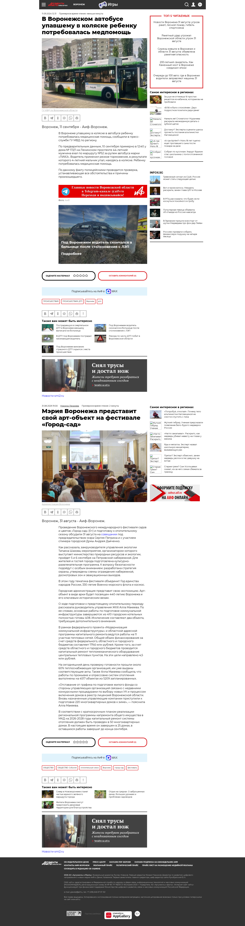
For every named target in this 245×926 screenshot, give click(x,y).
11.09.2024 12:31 (49, 13)
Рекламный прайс (102, 865)
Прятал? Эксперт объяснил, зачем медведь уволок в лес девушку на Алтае (182, 458)
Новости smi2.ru (53, 395)
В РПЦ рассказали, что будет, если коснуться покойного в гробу (181, 200)
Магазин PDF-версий (120, 862)
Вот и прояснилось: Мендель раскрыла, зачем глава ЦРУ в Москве (182, 189)
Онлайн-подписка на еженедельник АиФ (156, 862)
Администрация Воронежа (56, 504)
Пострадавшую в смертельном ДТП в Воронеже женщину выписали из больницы (72, 328)
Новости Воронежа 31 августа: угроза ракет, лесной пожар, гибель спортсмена (177, 25)
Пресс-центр (99, 862)
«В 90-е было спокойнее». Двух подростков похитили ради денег (181, 109)
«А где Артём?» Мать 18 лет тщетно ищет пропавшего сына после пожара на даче (182, 143)
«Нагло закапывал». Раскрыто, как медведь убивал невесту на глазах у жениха (183, 436)
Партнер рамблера (93, 914)
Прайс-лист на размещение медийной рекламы (167, 865)
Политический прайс (127, 865)
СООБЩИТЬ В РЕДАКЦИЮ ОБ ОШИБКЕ (82, 869)
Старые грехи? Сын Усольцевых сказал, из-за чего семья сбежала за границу (183, 469)
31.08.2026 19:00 (50, 406)
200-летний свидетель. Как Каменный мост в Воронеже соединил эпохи (176, 65)
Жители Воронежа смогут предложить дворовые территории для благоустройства (74, 805)
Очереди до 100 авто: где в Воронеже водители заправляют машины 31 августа (176, 78)
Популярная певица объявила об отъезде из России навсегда (179, 211)
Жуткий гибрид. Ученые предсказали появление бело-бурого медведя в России (183, 425)
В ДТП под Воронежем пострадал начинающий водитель (74, 337)
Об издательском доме (76, 862)
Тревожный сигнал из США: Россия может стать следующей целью (181, 178)
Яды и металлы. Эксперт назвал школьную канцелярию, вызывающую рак (180, 447)
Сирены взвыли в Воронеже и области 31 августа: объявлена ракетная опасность (176, 52)
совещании (109, 534)
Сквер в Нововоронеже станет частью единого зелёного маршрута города (72, 794)
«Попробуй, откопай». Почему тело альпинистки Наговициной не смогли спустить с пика (182, 414)
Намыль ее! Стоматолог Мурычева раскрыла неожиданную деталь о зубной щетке (182, 121)
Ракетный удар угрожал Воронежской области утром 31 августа (176, 38)
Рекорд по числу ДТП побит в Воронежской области (124, 337)
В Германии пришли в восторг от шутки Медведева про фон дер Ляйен (182, 222)
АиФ (67, 200)
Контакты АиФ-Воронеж (77, 865)
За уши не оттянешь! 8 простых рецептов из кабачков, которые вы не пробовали (183, 99)
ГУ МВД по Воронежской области (60, 110)
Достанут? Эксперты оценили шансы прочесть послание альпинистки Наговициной (183, 132)
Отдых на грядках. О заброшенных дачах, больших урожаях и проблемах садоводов (126, 794)
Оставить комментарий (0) (122, 276)
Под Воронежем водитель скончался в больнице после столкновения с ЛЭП (96, 244)
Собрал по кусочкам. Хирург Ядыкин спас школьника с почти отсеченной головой (183, 154)
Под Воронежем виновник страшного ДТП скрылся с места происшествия (73, 349)
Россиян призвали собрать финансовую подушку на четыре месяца (180, 234)
